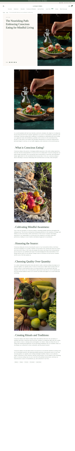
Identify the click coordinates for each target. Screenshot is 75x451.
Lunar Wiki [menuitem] (48, 9)
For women (32, 362)
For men (26, 362)
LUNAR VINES (37, 6)
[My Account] (69, 6)
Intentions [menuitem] (16, 9)
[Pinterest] (60, 3)
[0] (71, 6)
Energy (21, 362)
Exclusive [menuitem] (10, 9)
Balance (16, 362)
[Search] (4, 6)
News (7, 12)
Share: (7, 62)
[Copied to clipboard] (16, 62)
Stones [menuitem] (56, 9)
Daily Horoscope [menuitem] (63, 9)
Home (4, 12)
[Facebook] (9, 62)
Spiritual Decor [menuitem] (41, 9)
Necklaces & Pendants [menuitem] (31, 9)
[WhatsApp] (14, 62)
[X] (11, 62)
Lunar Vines (38, 362)
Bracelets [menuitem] (23, 9)
